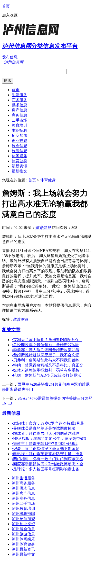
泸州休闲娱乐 (23, 539)
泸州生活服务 (23, 478)
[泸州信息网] (32, 35)
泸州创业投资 (23, 524)
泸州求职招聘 (23, 514)
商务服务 (19, 100)
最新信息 (11, 413)
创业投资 (19, 141)
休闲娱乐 (19, 156)
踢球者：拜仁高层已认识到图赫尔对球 (45, 433)
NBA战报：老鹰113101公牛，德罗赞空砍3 (49, 438)
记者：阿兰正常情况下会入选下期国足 (45, 449)
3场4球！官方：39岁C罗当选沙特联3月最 (48, 423)
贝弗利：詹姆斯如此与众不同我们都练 (45, 360)
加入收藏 (10, 15)
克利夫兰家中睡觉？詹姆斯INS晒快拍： (47, 340)
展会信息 (19, 146)
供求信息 (19, 105)
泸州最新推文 (23, 554)
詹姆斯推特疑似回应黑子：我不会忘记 (45, 355)
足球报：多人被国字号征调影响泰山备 (45, 469)
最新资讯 (19, 166)
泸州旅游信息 (23, 534)
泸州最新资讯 (23, 549)
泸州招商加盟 (23, 519)
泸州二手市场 (23, 503)
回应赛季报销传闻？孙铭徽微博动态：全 (47, 464)
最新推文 (19, 171)
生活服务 (19, 95)
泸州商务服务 (23, 483)
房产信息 (19, 110)
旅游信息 (19, 151)
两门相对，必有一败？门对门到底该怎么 (47, 459)
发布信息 (10, 57)
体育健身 (19, 161)
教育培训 (19, 125)
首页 (6, 6)
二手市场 (19, 120)
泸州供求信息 (23, 488)
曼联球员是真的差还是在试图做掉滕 (44, 428)
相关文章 (11, 329)
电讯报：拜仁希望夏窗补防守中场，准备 (47, 454)
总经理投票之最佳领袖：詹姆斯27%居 (45, 345)
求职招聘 (19, 130)
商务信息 (19, 115)
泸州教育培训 (23, 508)
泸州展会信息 (23, 529)
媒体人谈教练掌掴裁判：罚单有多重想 (45, 370)
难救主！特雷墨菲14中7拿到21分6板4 (44, 444)
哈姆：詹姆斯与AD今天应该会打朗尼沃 (46, 375)
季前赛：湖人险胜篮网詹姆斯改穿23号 (45, 350)
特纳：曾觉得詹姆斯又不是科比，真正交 (47, 365)
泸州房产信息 (23, 493)
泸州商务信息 (23, 498)
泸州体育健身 (23, 544)
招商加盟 (19, 135)
